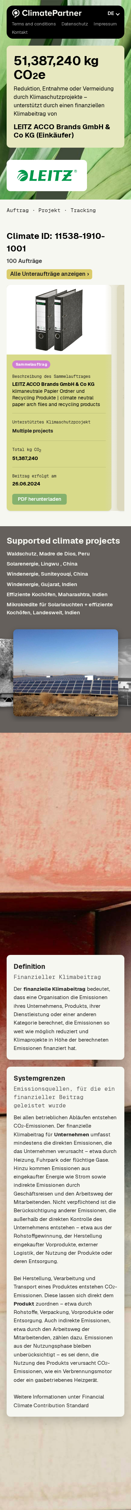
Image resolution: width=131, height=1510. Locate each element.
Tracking (83, 210)
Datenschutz (74, 24)
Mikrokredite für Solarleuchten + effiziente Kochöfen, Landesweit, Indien (60, 608)
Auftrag (18, 210)
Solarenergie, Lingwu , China (42, 563)
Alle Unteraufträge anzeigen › (49, 274)
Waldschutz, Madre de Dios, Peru (48, 553)
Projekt (49, 210)
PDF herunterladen (39, 499)
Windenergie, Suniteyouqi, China (47, 573)
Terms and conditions (34, 24)
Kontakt (20, 32)
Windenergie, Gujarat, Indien (42, 584)
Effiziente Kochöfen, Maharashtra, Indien (57, 594)
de (111, 13)
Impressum (105, 24)
